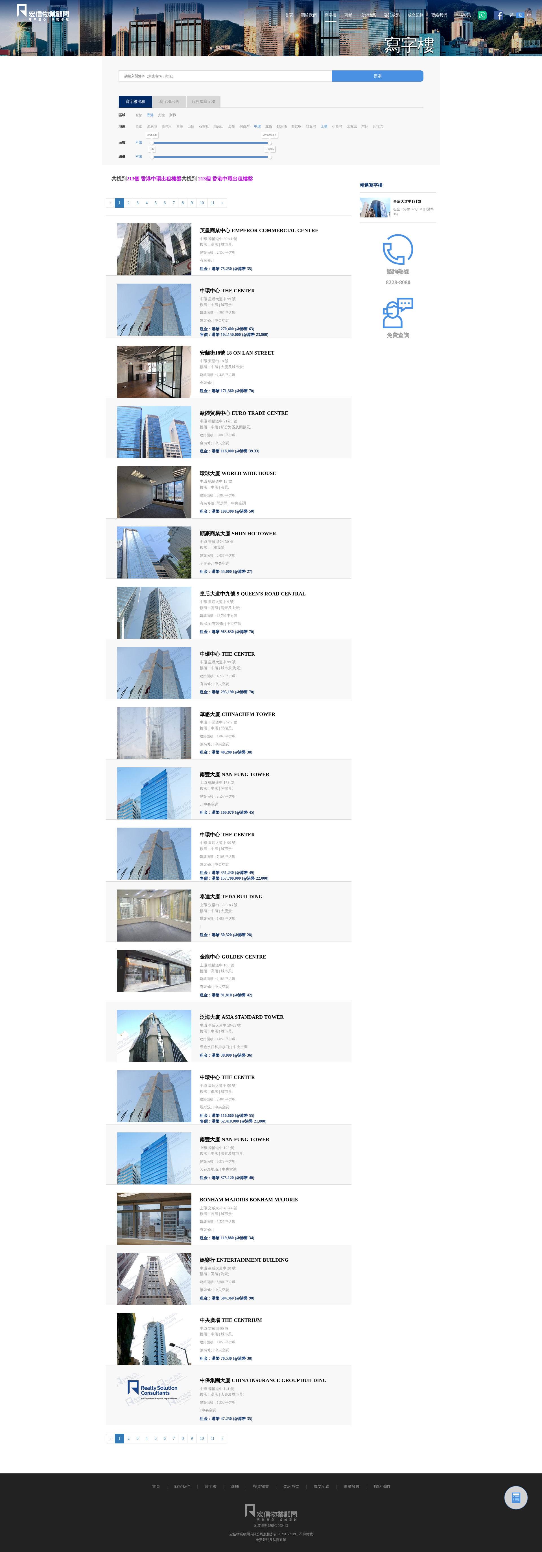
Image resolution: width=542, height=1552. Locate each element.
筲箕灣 (311, 126)
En (529, 15)
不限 (139, 142)
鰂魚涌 (282, 126)
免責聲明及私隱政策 (271, 1540)
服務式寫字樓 (203, 102)
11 (213, 203)
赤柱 (179, 126)
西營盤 (296, 126)
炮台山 (218, 126)
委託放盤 (392, 15)
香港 (150, 115)
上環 (324, 126)
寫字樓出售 (169, 102)
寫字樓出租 (135, 102)
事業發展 (352, 1486)
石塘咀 (204, 126)
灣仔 (364, 126)
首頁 (289, 15)
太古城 (352, 126)
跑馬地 (152, 126)
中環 (257, 126)
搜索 (378, 76)
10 (202, 203)
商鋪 (348, 15)
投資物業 (368, 15)
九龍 (161, 115)
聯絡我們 (439, 15)
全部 (139, 115)
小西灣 (337, 126)
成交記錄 (415, 15)
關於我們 (309, 15)
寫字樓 (330, 15)
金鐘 (231, 126)
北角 (268, 126)
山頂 (190, 126)
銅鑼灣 (244, 126)
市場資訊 (463, 15)
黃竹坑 (378, 126)
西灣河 (166, 126)
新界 (172, 115)
